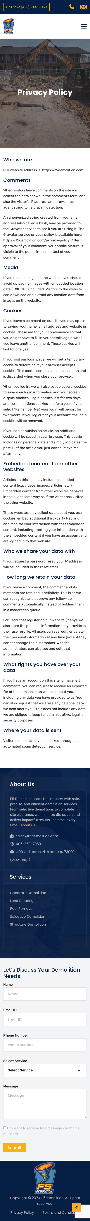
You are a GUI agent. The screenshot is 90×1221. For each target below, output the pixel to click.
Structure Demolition (28, 924)
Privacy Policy (22, 1212)
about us (28, 825)
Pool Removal (21, 908)
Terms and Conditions (61, 1212)
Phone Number (15, 1035)
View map (20, 859)
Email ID (10, 1010)
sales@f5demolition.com (37, 836)
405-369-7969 (28, 843)
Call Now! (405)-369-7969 (26, 7)
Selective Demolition (27, 916)
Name (8, 984)
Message (10, 1086)
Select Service (15, 1061)
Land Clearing (21, 900)
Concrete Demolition (28, 892)
